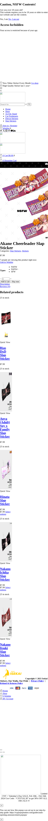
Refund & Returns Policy (11, 683)
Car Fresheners (11, 116)
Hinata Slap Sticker (5, 500)
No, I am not (13, 19)
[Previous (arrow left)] (1, 752)
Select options (5, 513)
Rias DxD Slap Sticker (5, 353)
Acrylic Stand (11, 114)
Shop (7, 111)
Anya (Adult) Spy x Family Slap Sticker (5, 427)
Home (8, 109)
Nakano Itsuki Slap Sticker (5, 650)
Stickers (25, 251)
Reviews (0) (5, 286)
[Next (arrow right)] (4, 752)
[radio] (14, 267)
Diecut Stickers (11, 118)
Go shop (34, 83)
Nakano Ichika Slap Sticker (5, 574)
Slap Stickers (10, 121)
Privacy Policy (37, 681)
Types (2, 270)
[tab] (24, 284)
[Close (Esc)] (1, 749)
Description (5, 284)
